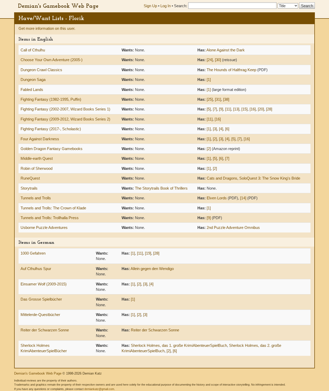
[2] (215, 139)
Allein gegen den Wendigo (152, 268)
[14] (243, 198)
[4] (221, 129)
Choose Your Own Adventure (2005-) (52, 60)
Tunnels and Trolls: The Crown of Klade (53, 208)
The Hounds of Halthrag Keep (231, 70)
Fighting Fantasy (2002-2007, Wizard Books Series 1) (65, 109)
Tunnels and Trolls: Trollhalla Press (50, 218)
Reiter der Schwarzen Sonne (45, 330)
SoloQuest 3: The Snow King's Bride (269, 178)
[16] (253, 109)
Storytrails (29, 188)
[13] (236, 109)
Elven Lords (217, 198)
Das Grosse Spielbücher (41, 299)
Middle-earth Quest (37, 158)
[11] (228, 109)
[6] (227, 129)
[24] (210, 60)
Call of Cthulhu (33, 50)
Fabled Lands (32, 89)
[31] (218, 99)
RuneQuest (30, 178)
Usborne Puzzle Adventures (44, 227)
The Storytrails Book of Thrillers (161, 188)
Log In (165, 6)
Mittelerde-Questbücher (40, 314)
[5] (209, 109)
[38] (226, 99)
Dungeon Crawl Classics (41, 70)
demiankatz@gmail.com (99, 388)
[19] (148, 253)
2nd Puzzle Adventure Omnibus (233, 227)
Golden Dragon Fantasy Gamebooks (52, 148)
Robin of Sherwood (36, 168)
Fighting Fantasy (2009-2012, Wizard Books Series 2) (65, 119)
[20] (261, 109)
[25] (210, 99)
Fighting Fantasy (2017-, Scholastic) (51, 129)
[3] (215, 129)
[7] (215, 109)
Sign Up (150, 6)
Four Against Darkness (40, 139)
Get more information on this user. (47, 28)
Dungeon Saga (33, 79)
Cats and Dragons (222, 178)
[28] (269, 109)
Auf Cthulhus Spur (36, 268)
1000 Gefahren (33, 253)
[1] (209, 79)
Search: (180, 6)
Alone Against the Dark (225, 50)
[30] (218, 60)
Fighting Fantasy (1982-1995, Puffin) (51, 99)
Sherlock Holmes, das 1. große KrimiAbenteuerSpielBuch (179, 345)
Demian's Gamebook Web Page (58, 5)
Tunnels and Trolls (36, 198)
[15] (244, 109)
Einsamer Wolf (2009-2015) (44, 284)
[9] (221, 109)
